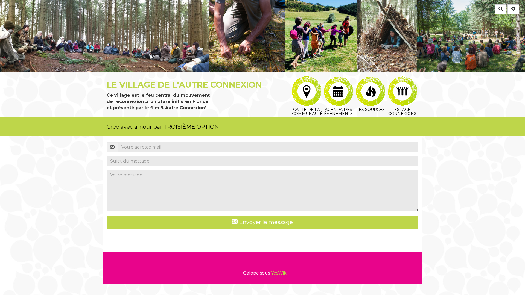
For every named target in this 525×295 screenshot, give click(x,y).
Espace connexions (402, 80)
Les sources (370, 80)
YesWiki (279, 273)
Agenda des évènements (338, 80)
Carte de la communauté (306, 80)
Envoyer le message (265, 222)
